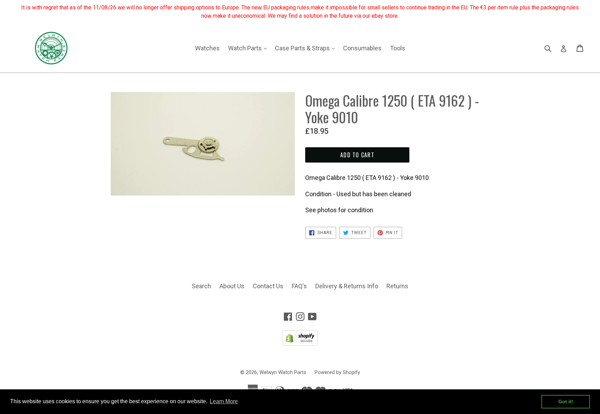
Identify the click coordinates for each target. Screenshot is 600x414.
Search (201, 286)
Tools (397, 48)
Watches (207, 48)
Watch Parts (249, 48)
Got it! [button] (565, 401)
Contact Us (268, 286)
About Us (231, 286)
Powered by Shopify (337, 372)
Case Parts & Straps (306, 48)
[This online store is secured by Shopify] (300, 343)
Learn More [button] (224, 401)
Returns (397, 286)
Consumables (362, 48)
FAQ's (299, 286)
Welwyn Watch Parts (282, 372)
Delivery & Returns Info (346, 286)
